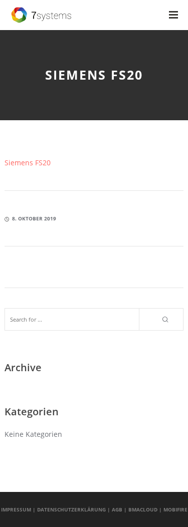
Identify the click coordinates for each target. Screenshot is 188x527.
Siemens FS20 (28, 162)
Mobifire (175, 509)
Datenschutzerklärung (71, 509)
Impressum (16, 509)
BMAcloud (142, 509)
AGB (117, 509)
